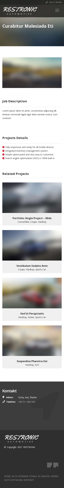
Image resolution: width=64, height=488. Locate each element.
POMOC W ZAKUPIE (39, 476)
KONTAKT (29, 479)
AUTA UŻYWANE (19, 476)
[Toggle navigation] (57, 10)
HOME (7, 476)
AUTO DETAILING (14, 479)
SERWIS (54, 476)
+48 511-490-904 (55, 2)
